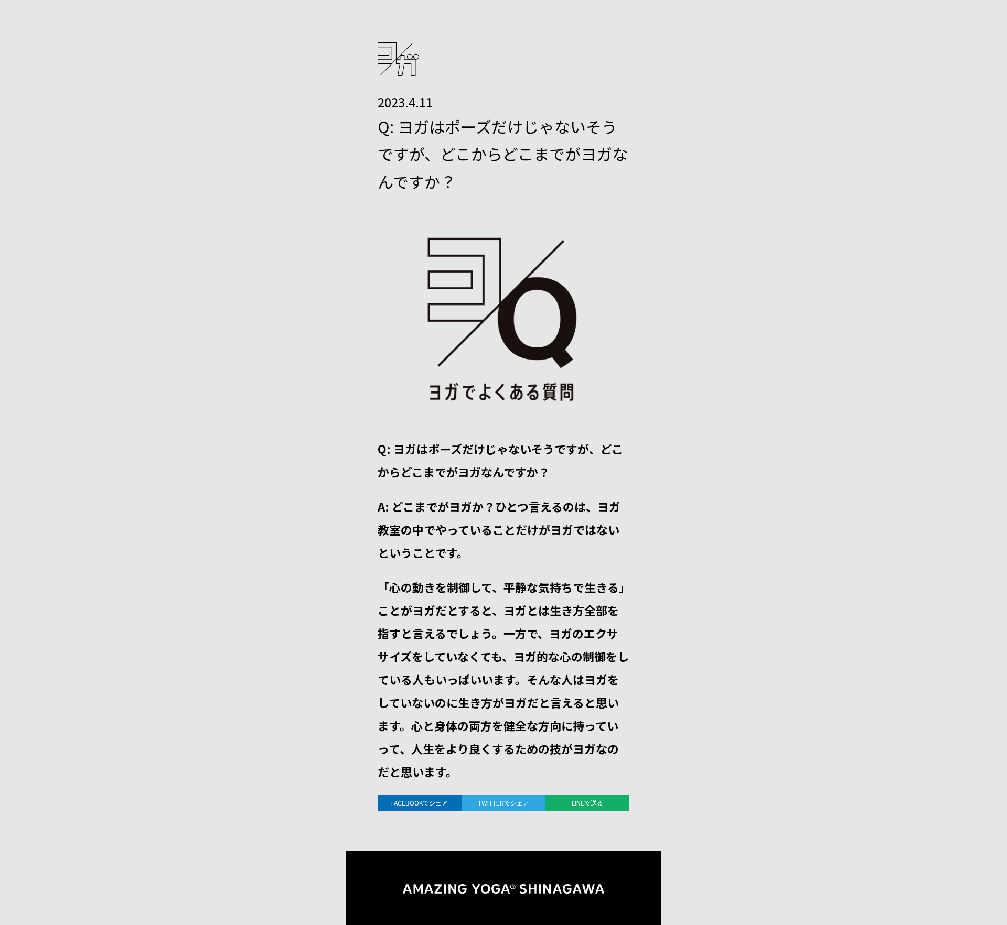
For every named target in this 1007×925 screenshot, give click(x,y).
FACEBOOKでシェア (419, 802)
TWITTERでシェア (503, 802)
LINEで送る (587, 802)
